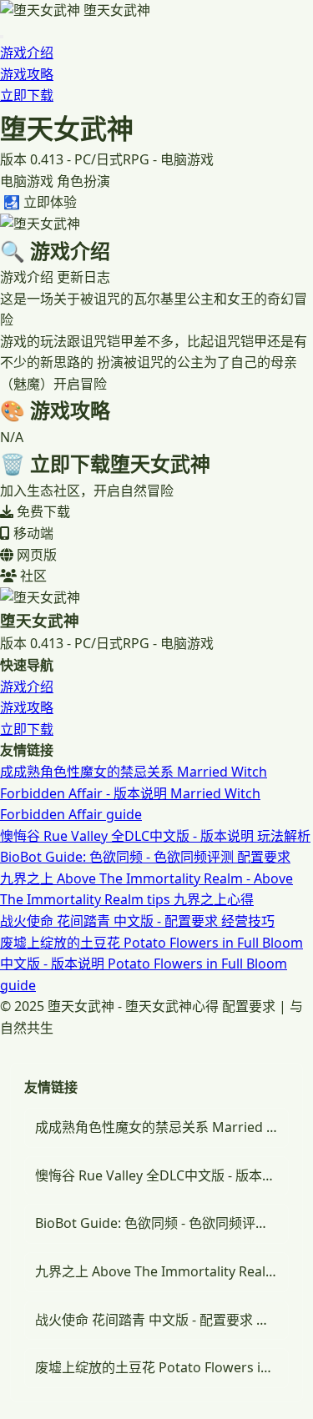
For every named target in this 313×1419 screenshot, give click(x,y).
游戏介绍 (26, 52)
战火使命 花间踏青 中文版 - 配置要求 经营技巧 (137, 921)
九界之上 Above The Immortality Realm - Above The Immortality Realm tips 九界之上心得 (162, 1271)
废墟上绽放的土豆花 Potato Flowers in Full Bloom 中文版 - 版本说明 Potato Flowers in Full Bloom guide (151, 963)
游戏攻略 (26, 74)
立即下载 (26, 95)
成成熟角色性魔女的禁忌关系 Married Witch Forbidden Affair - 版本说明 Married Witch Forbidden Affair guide (133, 792)
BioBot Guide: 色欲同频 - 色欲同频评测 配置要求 (145, 857)
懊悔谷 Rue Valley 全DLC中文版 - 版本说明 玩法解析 (155, 836)
